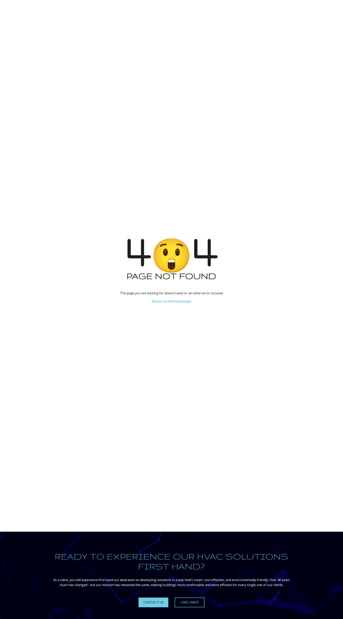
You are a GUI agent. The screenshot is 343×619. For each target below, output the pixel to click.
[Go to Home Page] (46, 9)
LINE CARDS (190, 602)
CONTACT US (153, 602)
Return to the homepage (171, 301)
